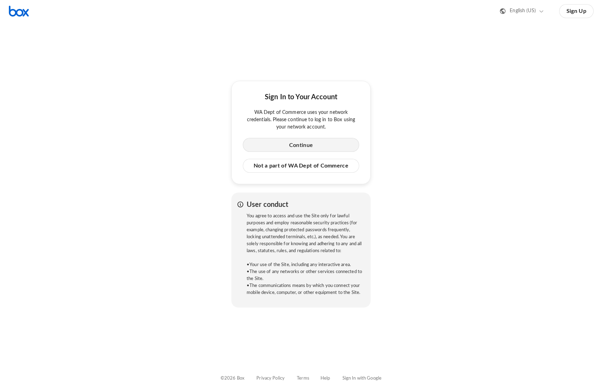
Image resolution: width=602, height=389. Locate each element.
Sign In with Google (361, 378)
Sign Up (576, 11)
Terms (303, 378)
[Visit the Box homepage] (18, 11)
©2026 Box (232, 378)
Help (325, 378)
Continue (301, 145)
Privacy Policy (270, 378)
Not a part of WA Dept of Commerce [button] (301, 166)
